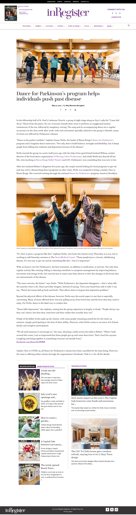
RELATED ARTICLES (27, 366)
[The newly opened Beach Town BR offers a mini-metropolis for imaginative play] (29, 474)
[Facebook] (112, 13)
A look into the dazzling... (48, 372)
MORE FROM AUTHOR (45, 366)
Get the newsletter (25, 9)
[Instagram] (120, 13)
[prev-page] (20, 488)
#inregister (116, 17)
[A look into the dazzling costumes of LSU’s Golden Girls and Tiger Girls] (29, 379)
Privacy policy (68, 511)
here (91, 354)
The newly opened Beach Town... (50, 467)
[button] (128, 25)
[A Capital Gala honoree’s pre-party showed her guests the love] (29, 450)
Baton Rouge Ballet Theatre (49, 160)
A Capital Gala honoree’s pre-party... (52, 443)
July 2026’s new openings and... (49, 396)
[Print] (75, 110)
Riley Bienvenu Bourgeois (75, 105)
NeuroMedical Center (65, 257)
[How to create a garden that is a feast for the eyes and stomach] (29, 427)
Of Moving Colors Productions (67, 156)
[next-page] (23, 488)
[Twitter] (116, 13)
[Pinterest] (70, 110)
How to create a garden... (49, 419)
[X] (65, 110)
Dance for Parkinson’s (103, 140)
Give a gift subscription (23, 12)
